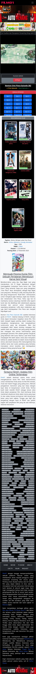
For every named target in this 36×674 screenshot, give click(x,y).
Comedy (22, 242)
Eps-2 (17, 96)
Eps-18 (27, 115)
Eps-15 (27, 111)
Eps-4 (8, 100)
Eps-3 (27, 96)
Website (5, 605)
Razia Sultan (23, 651)
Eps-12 (27, 108)
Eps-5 (17, 100)
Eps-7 (8, 104)
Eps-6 (27, 100)
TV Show (17, 610)
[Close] (19, 12)
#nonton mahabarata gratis (9, 542)
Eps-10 (8, 108)
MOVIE (13, 565)
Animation (29, 242)
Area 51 (23, 610)
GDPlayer (17, 80)
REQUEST (25, 568)
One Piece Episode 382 (14, 315)
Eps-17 (18, 115)
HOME (6, 565)
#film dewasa (30, 443)
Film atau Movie (8, 610)
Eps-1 (8, 96)
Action (11, 242)
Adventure (17, 242)
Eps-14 (18, 111)
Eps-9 (27, 104)
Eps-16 (8, 115)
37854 (20, 246)
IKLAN (17, 568)
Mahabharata (28, 639)
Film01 (9, 317)
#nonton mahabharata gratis (26, 542)
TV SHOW (21, 565)
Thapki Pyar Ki (27, 649)
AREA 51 (29, 565)
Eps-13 (8, 111)
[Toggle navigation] (32, 2)
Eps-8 (17, 104)
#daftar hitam (30, 424)
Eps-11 (18, 108)
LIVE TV (10, 568)
